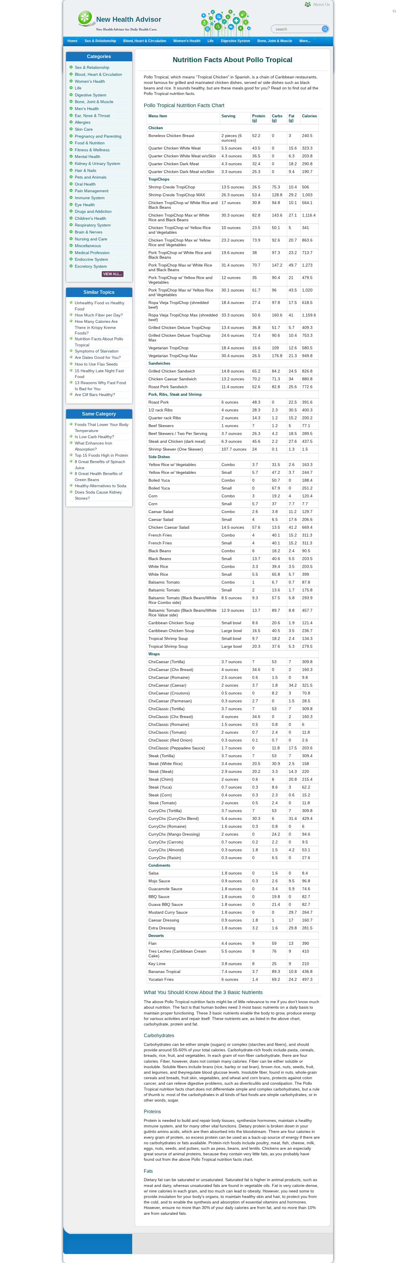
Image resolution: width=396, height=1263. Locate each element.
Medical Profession (92, 252)
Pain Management (91, 190)
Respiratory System (93, 225)
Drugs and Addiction (93, 211)
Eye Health (85, 204)
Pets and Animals (90, 177)
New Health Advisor (128, 19)
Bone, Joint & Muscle (274, 41)
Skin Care (84, 129)
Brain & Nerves (88, 232)
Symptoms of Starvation (97, 351)
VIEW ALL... (112, 274)
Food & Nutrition (90, 143)
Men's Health (87, 108)
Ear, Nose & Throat (92, 115)
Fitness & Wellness (92, 149)
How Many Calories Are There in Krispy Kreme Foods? (96, 327)
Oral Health (85, 184)
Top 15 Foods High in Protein (101, 455)
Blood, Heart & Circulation (144, 41)
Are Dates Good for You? (98, 357)
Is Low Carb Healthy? (94, 436)
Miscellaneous (88, 245)
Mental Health (87, 156)
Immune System (90, 197)
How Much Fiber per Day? (99, 315)
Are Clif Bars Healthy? (95, 394)
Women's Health (186, 41)
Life (211, 41)
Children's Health (90, 218)
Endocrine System (91, 259)
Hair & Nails (85, 170)
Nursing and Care (91, 239)
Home (72, 41)
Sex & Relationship (100, 41)
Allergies (82, 122)
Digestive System (235, 41)
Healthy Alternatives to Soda (100, 485)
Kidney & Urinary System (97, 163)
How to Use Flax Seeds (96, 364)
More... (304, 41)
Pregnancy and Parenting (98, 136)
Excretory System (91, 266)
